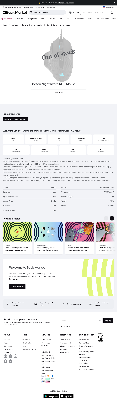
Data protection (84, 357)
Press (6, 343)
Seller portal (45, 367)
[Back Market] (15, 12)
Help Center (27, 343)
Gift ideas (63, 349)
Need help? (87, 12)
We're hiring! (8, 349)
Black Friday (64, 352)
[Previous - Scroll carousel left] (106, 218)
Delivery (25, 346)
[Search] (31, 12)
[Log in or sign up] (107, 12)
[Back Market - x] (10, 361)
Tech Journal (65, 340)
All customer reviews (67, 346)
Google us (13, 279)
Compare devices (66, 343)
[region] (58, 239)
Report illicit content (86, 369)
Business (99, 12)
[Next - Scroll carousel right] (112, 218)
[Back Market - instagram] (5, 356)
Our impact (8, 346)
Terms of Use (84, 340)
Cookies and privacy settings (86, 353)
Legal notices (84, 366)
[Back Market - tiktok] (10, 356)
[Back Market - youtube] (15, 356)
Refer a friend (46, 340)
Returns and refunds (30, 349)
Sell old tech (45, 352)
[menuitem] (32, 18)
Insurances (45, 349)
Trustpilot (7, 352)
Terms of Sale (84, 343)
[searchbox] (49, 12)
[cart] (112, 12)
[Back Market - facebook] (5, 361)
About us (7, 340)
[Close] (114, 2)
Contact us (26, 340)
